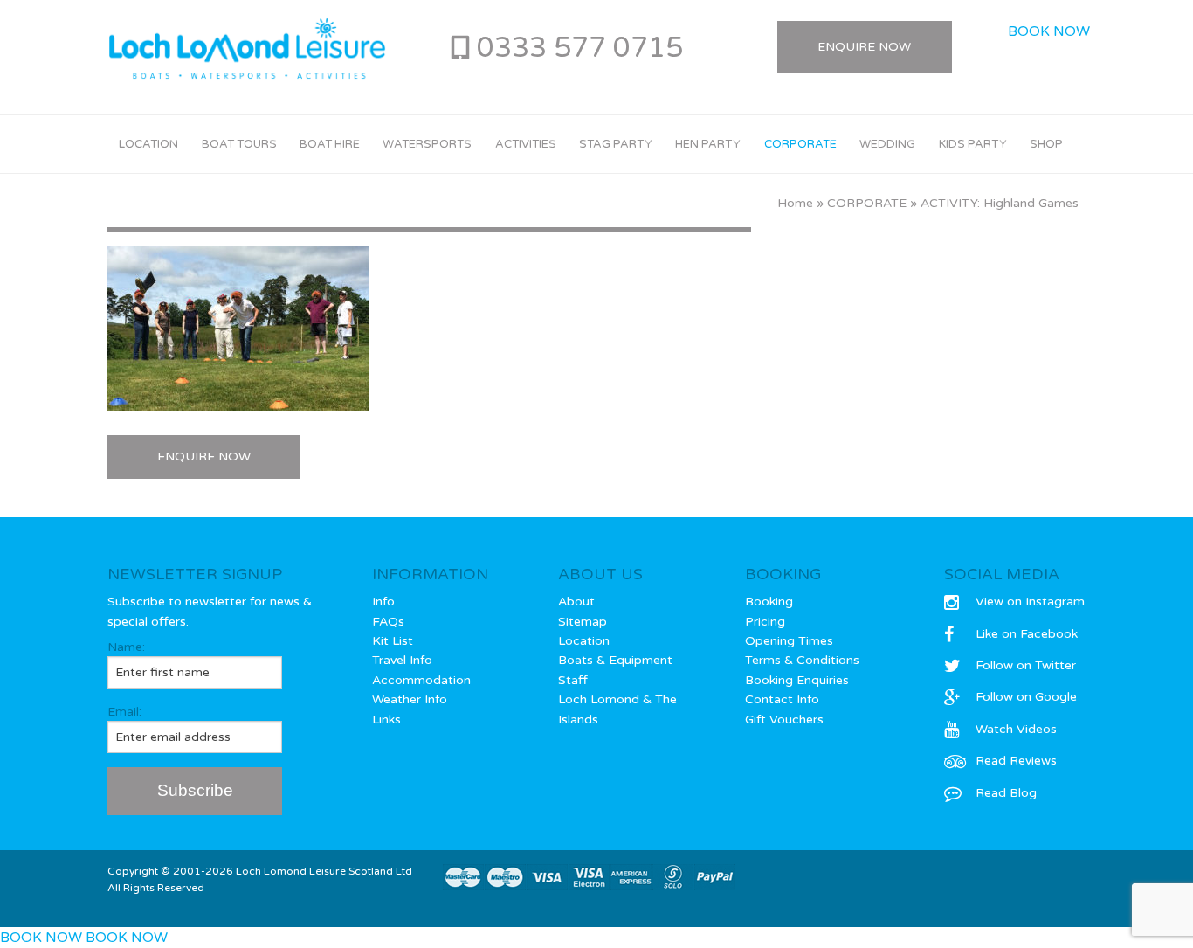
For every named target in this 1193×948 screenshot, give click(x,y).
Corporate (800, 144)
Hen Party (708, 144)
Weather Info (409, 699)
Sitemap (582, 621)
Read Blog (1006, 792)
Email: (124, 711)
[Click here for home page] (247, 49)
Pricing (765, 621)
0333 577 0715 (580, 48)
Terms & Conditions (802, 660)
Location (148, 144)
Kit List (392, 640)
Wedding (887, 144)
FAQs (388, 621)
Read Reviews (1016, 760)
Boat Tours (239, 144)
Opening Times (789, 640)
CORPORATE (867, 203)
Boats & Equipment (615, 660)
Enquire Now (864, 46)
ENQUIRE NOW (204, 456)
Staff (573, 680)
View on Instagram (1030, 601)
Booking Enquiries (797, 680)
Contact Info (782, 699)
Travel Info (402, 660)
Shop (1046, 144)
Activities (525, 144)
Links (386, 719)
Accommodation (421, 680)
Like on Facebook (1027, 633)
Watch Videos (1016, 729)
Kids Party (973, 144)
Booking (769, 601)
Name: (126, 647)
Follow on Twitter (1026, 665)
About (576, 601)
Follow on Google (1026, 696)
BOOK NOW (1049, 31)
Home (795, 203)
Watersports (427, 144)
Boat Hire (330, 144)
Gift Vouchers (784, 719)
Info (383, 601)
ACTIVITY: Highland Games (1000, 203)
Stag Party (615, 144)
